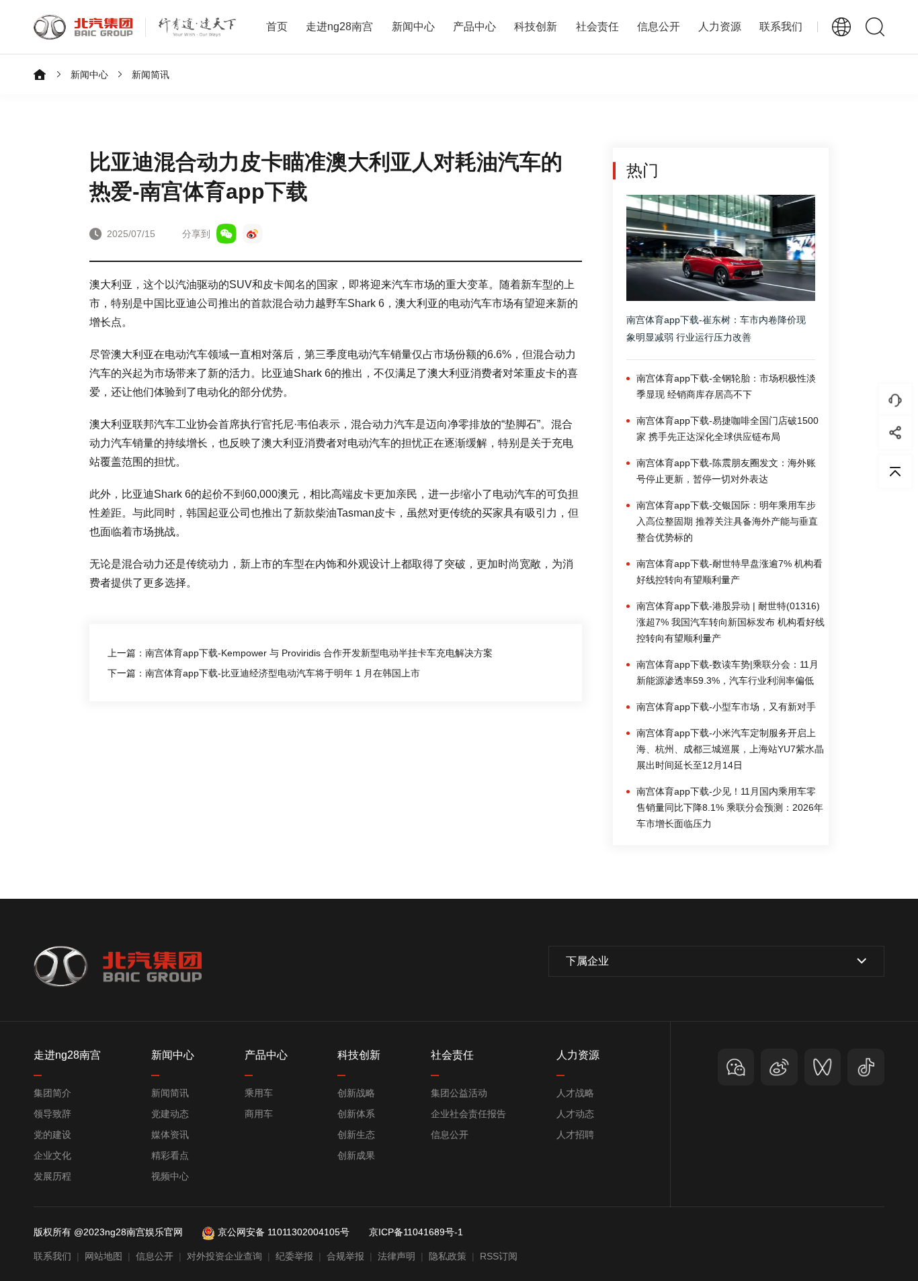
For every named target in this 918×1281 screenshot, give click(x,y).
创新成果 (356, 1155)
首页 (277, 26)
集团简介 (52, 1093)
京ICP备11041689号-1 (416, 1232)
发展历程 (52, 1176)
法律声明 (396, 1256)
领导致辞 (52, 1113)
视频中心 (170, 1176)
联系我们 (780, 26)
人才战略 (575, 1093)
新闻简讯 (150, 74)
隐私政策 (447, 1256)
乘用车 (259, 1093)
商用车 (259, 1113)
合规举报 (345, 1256)
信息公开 (449, 1134)
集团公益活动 (459, 1093)
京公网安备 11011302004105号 (283, 1232)
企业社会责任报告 (468, 1113)
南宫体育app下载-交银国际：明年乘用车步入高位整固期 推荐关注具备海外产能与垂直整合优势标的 (727, 521)
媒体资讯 (170, 1134)
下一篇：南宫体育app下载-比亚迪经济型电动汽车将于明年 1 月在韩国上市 (264, 673)
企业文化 (52, 1155)
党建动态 (170, 1113)
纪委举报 (294, 1256)
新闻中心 (89, 74)
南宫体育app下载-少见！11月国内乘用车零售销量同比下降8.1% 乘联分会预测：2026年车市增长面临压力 (729, 807)
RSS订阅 (498, 1256)
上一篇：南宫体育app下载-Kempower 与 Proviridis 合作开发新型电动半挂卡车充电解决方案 (300, 653)
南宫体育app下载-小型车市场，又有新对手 (726, 706)
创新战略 (356, 1093)
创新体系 (356, 1113)
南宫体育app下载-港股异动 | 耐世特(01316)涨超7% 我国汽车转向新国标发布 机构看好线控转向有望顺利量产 (730, 622)
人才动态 (575, 1113)
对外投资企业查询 (224, 1256)
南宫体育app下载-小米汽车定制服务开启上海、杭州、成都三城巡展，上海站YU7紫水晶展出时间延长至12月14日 (730, 748)
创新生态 (356, 1134)
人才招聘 (575, 1134)
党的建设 (52, 1134)
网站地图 (103, 1256)
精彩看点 (170, 1155)
